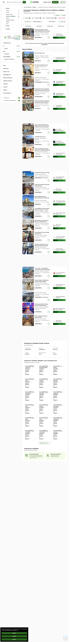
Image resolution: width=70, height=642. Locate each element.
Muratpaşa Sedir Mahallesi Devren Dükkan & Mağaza (27, 422)
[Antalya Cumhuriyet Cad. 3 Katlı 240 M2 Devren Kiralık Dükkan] (28, 248)
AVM (7, 23)
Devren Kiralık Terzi (40, 53)
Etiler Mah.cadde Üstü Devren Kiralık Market (42, 185)
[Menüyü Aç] (3, 2)
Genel (7, 18)
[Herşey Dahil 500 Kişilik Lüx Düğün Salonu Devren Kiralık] (28, 129)
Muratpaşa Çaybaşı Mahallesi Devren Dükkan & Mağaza (55, 434)
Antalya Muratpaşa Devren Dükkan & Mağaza (25, 7)
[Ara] (24, 2)
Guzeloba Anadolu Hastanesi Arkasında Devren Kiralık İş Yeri (42, 102)
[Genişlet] (5, 10)
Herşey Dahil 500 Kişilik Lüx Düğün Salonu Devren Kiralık (42, 125)
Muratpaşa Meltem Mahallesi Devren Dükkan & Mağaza (41, 409)
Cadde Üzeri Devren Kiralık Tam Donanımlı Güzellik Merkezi (41, 293)
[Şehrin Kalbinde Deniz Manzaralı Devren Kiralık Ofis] (28, 200)
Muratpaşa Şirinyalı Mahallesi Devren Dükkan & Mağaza (55, 383)
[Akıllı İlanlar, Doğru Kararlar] (34, 2)
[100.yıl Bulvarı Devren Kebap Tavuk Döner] (28, 236)
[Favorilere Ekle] (48, 37)
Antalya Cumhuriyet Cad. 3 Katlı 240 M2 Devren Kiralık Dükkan (41, 246)
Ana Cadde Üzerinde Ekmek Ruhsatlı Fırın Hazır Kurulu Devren (42, 78)
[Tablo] (64, 22)
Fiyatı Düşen (28, 26)
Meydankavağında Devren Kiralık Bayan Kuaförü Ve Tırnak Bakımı (41, 66)
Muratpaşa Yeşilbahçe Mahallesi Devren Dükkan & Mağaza (55, 422)
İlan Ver (55, 2)
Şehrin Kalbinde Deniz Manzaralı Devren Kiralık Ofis (42, 197)
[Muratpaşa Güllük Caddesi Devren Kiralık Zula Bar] (28, 308)
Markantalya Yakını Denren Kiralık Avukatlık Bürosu (41, 221)
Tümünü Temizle (61, 18)
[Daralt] (5, 14)
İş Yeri (7, 12)
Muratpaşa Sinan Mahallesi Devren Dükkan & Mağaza (41, 422)
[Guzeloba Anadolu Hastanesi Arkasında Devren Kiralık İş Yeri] (28, 105)
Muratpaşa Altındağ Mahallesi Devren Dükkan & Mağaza (41, 396)
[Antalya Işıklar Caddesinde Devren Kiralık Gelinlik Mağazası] (28, 284)
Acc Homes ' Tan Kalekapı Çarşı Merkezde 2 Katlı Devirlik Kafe (42, 270)
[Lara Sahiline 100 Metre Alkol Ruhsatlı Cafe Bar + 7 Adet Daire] (28, 212)
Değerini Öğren (47, 2)
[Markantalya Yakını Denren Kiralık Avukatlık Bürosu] (28, 224)
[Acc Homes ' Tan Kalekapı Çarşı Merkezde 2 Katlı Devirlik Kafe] (28, 272)
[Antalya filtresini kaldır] (30, 18)
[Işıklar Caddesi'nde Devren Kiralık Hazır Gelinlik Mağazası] (28, 153)
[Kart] (62, 22)
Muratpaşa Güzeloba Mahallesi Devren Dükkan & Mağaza (27, 370)
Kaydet (58, 15)
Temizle (18, 45)
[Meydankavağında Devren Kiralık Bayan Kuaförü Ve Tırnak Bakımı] (28, 69)
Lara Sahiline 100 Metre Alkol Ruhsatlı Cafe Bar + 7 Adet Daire (42, 210)
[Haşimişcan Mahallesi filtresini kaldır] (56, 18)
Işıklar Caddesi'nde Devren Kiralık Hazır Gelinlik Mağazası (42, 149)
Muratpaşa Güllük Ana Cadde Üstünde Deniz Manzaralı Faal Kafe (42, 174)
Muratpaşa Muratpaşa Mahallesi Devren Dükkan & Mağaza (55, 409)
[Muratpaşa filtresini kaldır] (40, 18)
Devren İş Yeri (9, 14)
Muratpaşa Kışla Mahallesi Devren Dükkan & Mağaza (27, 409)
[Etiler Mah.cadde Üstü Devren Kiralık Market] (28, 188)
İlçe (4, 51)
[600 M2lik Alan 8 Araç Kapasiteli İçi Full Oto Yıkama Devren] (28, 141)
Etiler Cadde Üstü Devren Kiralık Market (41, 316)
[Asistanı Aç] (65, 638)
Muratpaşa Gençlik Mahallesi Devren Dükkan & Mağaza (41, 383)
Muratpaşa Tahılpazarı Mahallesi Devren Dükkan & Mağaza (27, 396)
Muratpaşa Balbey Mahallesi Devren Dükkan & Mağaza (55, 370)
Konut (7, 10)
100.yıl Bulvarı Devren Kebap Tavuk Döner (42, 233)
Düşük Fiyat (50, 26)
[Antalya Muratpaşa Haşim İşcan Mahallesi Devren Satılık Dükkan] (28, 34)
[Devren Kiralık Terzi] (28, 57)
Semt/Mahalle (6, 56)
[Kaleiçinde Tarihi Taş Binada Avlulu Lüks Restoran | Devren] (28, 93)
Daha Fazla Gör (44, 443)
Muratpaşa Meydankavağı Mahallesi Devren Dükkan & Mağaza (41, 370)
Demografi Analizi (34, 454)
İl (3, 46)
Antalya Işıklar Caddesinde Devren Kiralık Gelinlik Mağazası (42, 282)
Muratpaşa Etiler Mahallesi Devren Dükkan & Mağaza (27, 383)
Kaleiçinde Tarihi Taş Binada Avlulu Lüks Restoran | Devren (42, 89)
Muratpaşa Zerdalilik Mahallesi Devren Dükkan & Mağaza (27, 434)
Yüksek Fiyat (61, 26)
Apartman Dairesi (10, 20)
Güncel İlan (39, 26)
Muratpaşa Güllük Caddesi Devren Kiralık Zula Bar (41, 304)
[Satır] (60, 22)
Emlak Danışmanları (56, 454)
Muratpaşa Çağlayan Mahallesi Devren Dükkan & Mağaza (55, 396)
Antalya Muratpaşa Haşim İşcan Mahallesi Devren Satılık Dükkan (42, 31)
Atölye (7, 22)
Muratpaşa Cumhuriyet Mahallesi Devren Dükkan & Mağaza (41, 434)
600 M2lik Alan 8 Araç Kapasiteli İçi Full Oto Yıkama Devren (42, 138)
